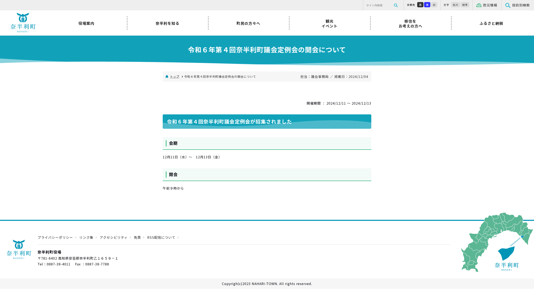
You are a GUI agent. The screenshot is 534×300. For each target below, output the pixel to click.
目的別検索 (521, 5)
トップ (174, 76)
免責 (137, 237)
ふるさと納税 (491, 23)
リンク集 (86, 237)
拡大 (455, 4)
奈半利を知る (167, 23)
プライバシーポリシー (55, 237)
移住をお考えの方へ (410, 23)
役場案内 (86, 23)
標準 (465, 4)
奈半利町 (23, 22)
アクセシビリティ (114, 237)
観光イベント (330, 23)
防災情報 (490, 5)
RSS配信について (161, 237)
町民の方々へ (248, 23)
